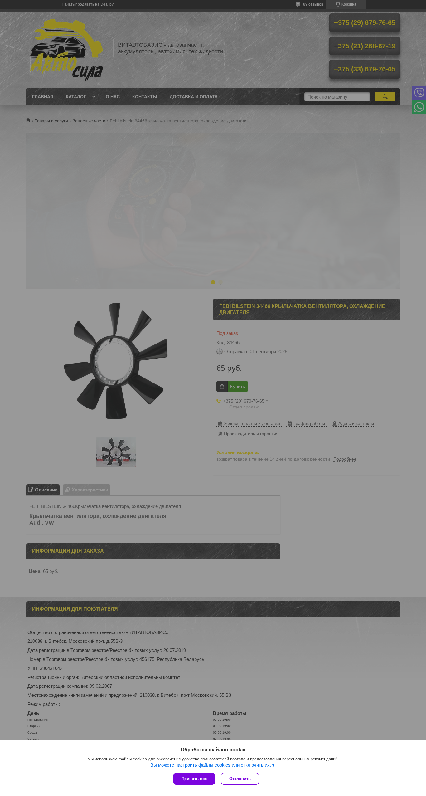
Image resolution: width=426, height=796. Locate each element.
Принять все (194, 778)
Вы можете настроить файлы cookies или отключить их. (210, 765)
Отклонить (240, 778)
